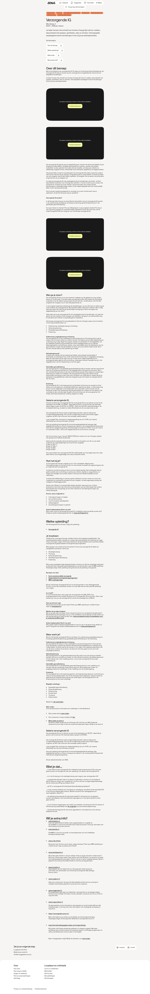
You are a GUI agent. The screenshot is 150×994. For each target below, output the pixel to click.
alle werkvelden (58, 702)
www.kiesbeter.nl (54, 821)
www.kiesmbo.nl (54, 829)
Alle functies (48, 973)
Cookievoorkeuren (41, 989)
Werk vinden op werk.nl (56, 721)
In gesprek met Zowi (20, 950)
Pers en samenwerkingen (22, 976)
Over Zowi (17, 969)
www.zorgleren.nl (54, 879)
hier (74, 717)
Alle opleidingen (49, 976)
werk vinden (65, 713)
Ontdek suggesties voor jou (22, 954)
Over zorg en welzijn (20, 971)
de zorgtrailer (72, 806)
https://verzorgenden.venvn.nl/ (59, 913)
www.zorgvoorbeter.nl (56, 902)
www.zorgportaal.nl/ (55, 890)
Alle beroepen (48, 978)
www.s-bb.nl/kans (55, 841)
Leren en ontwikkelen (51, 969)
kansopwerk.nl (56, 606)
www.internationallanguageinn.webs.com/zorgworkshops (67, 925)
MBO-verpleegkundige (56, 580)
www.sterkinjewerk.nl (81, 513)
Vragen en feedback (20, 973)
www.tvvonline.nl (54, 867)
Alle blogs (17, 978)
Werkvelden (48, 971)
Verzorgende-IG (53, 529)
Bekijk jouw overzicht (20, 952)
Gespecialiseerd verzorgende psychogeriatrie (63, 578)
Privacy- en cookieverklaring (23, 989)
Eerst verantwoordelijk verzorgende (60, 576)
